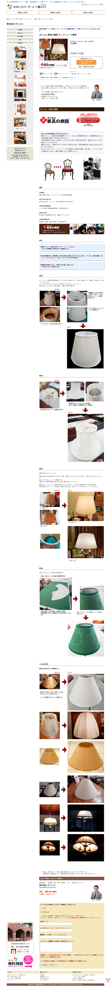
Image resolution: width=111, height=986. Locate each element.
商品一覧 (20, 33)
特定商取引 (20, 43)
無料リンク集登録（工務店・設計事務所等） (84, 980)
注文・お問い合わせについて (14, 976)
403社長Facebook (44, 978)
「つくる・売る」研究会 (79, 976)
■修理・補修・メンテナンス (41, 19)
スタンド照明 (14, 19)
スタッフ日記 (43, 980)
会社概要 (20, 30)
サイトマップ (10, 980)
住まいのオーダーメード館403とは (16, 975)
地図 (20, 39)
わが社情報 (20, 36)
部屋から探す (55, 12)
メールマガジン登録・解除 (14, 978)
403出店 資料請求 (77, 978)
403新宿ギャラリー (45, 976)
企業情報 (42, 975)
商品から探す (23, 12)
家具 (51, 19)
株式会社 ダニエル (15, 24)
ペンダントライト (28, 19)
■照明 (8, 19)
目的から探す (88, 12)
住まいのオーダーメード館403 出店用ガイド (84, 975)
